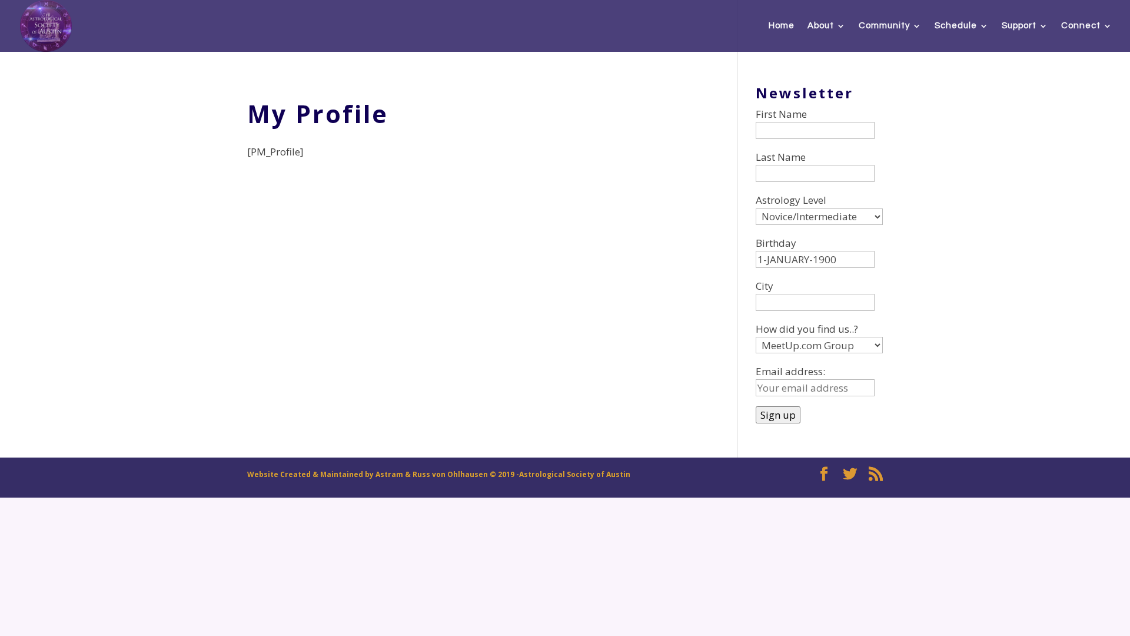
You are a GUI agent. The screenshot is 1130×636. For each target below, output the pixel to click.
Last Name (781, 157)
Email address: (790, 371)
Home (782, 26)
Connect (1081, 26)
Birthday (776, 243)
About (820, 26)
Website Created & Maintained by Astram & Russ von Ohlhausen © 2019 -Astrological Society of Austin (438, 474)
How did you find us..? (807, 329)
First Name (781, 114)
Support (1019, 26)
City (764, 286)
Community (884, 26)
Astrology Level (791, 200)
